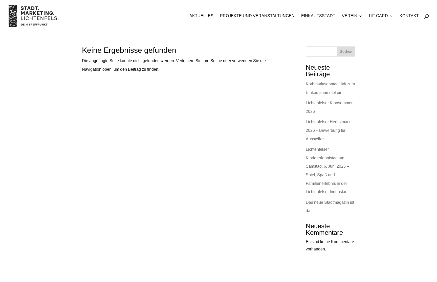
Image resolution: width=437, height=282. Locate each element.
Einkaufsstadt (318, 16)
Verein (349, 16)
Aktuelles (201, 16)
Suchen (346, 51)
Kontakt (409, 16)
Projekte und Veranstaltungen (257, 16)
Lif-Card (378, 16)
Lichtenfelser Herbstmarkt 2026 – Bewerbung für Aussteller (329, 130)
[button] (11, 271)
